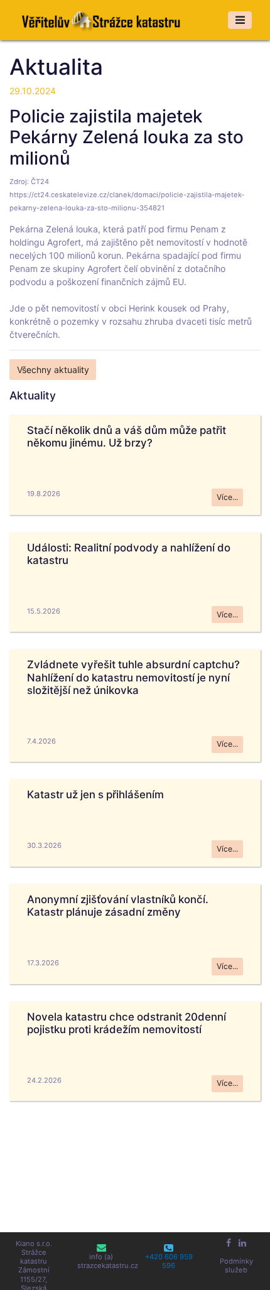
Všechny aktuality (53, 369)
